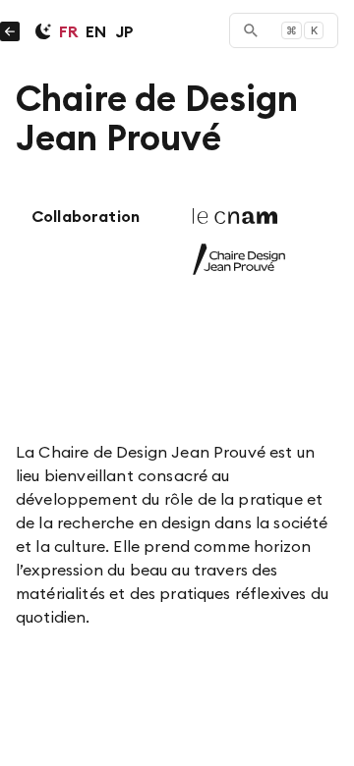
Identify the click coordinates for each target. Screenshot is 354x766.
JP (124, 31)
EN (96, 31)
